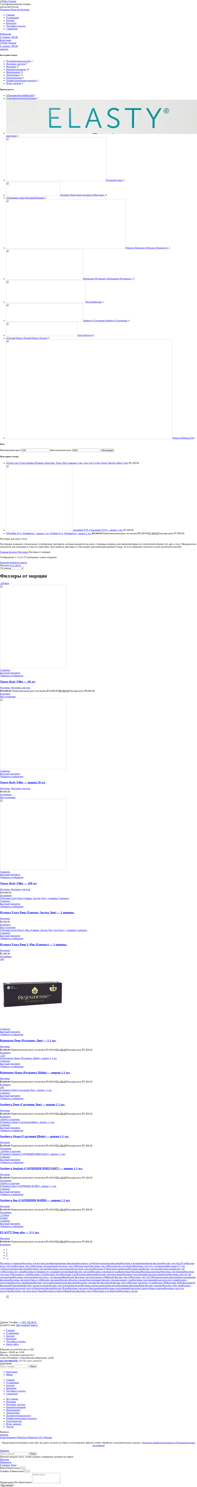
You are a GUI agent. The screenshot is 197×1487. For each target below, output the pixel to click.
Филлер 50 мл (60, 1288)
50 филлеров (16, 1285)
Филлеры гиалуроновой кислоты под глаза (155, 1280)
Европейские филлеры (150, 1263)
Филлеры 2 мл (37, 1274)
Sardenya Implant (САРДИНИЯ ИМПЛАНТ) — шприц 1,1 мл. (41, 1168)
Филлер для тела (42, 1282)
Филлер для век (77, 1280)
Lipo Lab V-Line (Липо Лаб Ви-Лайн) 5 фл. (106, 463)
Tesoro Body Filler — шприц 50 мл (22, 782)
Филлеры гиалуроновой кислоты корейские (145, 1274)
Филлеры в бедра (129, 1263)
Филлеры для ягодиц (33, 1263)
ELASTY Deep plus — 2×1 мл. (19, 1232)
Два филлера (103, 1282)
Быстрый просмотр (10, 673)
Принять (4, 1450)
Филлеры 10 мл (53, 1274)
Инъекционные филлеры (166, 1277)
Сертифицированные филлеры (60, 1263)
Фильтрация (107, 450)
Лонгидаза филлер (43, 1288)
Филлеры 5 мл (68, 1274)
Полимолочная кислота (18, 61)
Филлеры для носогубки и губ (25, 1280)
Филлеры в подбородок (106, 1291)
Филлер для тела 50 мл (174, 1263)
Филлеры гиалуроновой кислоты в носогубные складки (134, 1288)
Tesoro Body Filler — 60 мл (17, 681)
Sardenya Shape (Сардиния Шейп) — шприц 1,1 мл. (34, 1136)
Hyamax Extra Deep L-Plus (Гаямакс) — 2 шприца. (33, 944)
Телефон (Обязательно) (12, 1471)
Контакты (11, 1338)
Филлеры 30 (173, 1282)
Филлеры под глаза (14, 1271)
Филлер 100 (160, 1282)
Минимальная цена (10, 450)
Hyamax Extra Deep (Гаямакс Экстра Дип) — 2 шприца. (37, 912)
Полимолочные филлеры (64, 1282)
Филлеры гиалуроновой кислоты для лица (70, 1269)
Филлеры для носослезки (109, 1274)
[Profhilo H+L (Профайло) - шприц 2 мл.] (28, 533)
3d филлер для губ (119, 1282)
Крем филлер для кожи (151, 1285)
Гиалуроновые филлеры (16, 1269)
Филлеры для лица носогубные (27, 1291)
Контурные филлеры (130, 1271)
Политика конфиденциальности (159, 1442)
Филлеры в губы (21, 1274)
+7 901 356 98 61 (28, 1322)
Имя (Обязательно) (10, 1468)
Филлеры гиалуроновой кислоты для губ (54, 1266)
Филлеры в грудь (85, 1263)
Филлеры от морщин (11, 1263)
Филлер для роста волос (36, 1285)
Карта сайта (12, 1344)
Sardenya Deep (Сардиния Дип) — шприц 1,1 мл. (32, 1104)
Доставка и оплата (16, 1341)
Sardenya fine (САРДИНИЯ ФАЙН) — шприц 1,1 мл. (35, 1200)
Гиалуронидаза (14, 77)
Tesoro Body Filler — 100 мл (18, 883)
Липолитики (13, 75)
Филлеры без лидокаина (121, 1266)
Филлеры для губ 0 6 (142, 1277)
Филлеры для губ (23, 1266)
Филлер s (64, 1280)
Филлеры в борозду (54, 1291)
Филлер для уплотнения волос (65, 1285)
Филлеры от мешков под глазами (41, 1271)
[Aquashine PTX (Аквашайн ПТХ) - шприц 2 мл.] (39, 530)
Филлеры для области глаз (105, 1271)
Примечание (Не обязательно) (16, 1482)
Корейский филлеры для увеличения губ (84, 1277)
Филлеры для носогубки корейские (86, 1288)
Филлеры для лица (38, 1269)
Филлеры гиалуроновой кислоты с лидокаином (38, 1277)
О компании (12, 1333)
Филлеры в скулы (128, 1291)
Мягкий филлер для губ (118, 1277)
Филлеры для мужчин (172, 1271)
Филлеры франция (86, 1274)
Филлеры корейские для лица (143, 1269)
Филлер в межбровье (23, 1282)
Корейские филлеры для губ (79, 1291)
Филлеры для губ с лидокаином (150, 1266)
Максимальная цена (60, 450)
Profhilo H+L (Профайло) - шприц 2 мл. (71, 533)
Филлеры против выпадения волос (99, 1285)
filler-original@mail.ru (27, 1325)
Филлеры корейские (117, 1269)
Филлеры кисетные (151, 1271)
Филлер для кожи (50, 1280)
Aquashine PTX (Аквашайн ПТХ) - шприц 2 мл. (98, 530)
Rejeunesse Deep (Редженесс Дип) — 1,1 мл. (28, 1040)
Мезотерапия (13, 72)
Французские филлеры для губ (92, 1266)
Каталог (13, 552)
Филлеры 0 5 (100, 1269)
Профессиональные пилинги (21, 80)
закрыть (4, 49)
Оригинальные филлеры (107, 1263)
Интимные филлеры (128, 1285)
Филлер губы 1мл (172, 1285)
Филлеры (11, 66)
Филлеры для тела (15, 64)
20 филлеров (186, 1282)
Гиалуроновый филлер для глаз (74, 1271)
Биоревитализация (16, 69)
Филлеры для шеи (86, 1282)
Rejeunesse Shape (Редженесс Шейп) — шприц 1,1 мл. (35, 1072)
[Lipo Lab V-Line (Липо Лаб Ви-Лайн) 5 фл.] (44, 463)
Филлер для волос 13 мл (141, 1282)
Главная (4, 552)
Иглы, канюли (13, 83)
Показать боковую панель (13, 562)
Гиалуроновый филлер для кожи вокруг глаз (109, 1280)
